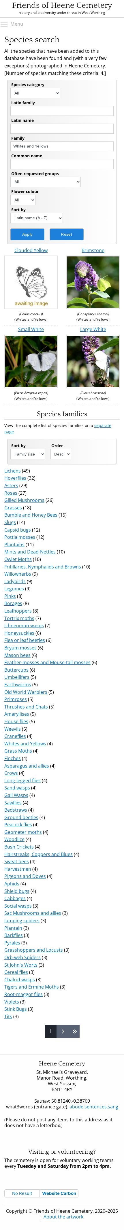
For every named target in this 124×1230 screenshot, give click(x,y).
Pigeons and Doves (25, 876)
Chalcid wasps (19, 979)
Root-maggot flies (23, 994)
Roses (10, 493)
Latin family (23, 102)
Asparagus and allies (26, 766)
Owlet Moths (18, 559)
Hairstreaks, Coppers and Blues (38, 854)
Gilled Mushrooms (24, 500)
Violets (11, 1002)
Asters (11, 485)
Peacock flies (18, 824)
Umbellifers (16, 677)
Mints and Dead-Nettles (30, 552)
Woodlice (14, 839)
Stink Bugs (15, 1009)
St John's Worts (20, 965)
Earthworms (17, 684)
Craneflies (15, 736)
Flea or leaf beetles (24, 640)
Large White (93, 329)
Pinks (10, 596)
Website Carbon (59, 1193)
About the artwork (63, 1217)
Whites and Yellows (25, 743)
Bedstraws (15, 810)
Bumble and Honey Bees (30, 515)
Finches (12, 758)
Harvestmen (17, 869)
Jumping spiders (22, 920)
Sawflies (13, 803)
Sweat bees (16, 861)
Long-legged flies (22, 780)
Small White (31, 329)
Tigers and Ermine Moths (31, 987)
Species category (27, 84)
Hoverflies (15, 478)
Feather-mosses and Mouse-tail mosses (47, 662)
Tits (8, 1016)
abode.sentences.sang (89, 1110)
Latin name (22, 120)
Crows (11, 773)
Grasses (13, 508)
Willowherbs (17, 574)
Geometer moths (23, 832)
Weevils (12, 729)
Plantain (13, 928)
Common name (26, 155)
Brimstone (93, 250)
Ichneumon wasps (24, 625)
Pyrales (12, 943)
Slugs (10, 522)
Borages (13, 603)
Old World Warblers (25, 692)
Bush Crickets (19, 847)
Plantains (14, 544)
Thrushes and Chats (26, 707)
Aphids (11, 884)
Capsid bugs (17, 530)
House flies (16, 721)
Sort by (18, 209)
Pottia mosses (19, 537)
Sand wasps (17, 788)
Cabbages (15, 898)
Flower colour (25, 191)
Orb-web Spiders (22, 957)
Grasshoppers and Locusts (33, 950)
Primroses (15, 699)
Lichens (12, 471)
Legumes (14, 588)
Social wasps (18, 906)
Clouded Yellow (31, 250)
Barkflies (13, 935)
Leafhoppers (18, 611)
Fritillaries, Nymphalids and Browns (42, 567)
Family (18, 138)
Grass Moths (18, 751)
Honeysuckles (19, 633)
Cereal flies (16, 972)
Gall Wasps (16, 795)
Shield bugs (16, 891)
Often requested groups (35, 173)
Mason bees (17, 655)
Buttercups (16, 670)
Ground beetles (21, 817)
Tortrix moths (19, 618)
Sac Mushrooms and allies (32, 913)
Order (57, 445)
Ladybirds (15, 581)
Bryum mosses (20, 648)
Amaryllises (16, 714)
